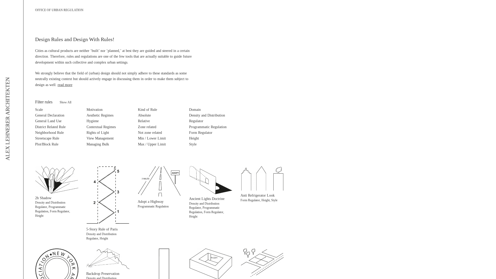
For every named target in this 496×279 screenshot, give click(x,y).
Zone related (147, 127)
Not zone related (150, 133)
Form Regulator (200, 133)
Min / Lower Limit (152, 138)
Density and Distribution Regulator (207, 118)
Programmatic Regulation (208, 127)
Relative (144, 121)
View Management (100, 138)
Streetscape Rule (47, 138)
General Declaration (49, 115)
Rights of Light (98, 133)
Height (194, 138)
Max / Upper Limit (152, 144)
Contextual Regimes (101, 127)
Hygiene (93, 121)
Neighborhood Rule (49, 133)
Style (193, 144)
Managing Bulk (98, 144)
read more (65, 85)
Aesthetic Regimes (100, 115)
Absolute (144, 115)
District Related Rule (50, 127)
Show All (65, 102)
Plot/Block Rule (46, 144)
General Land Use (48, 121)
